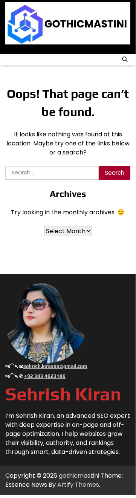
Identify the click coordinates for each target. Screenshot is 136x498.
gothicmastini (79, 475)
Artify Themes (78, 484)
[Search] (124, 59)
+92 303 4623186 (45, 376)
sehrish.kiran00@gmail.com (55, 366)
